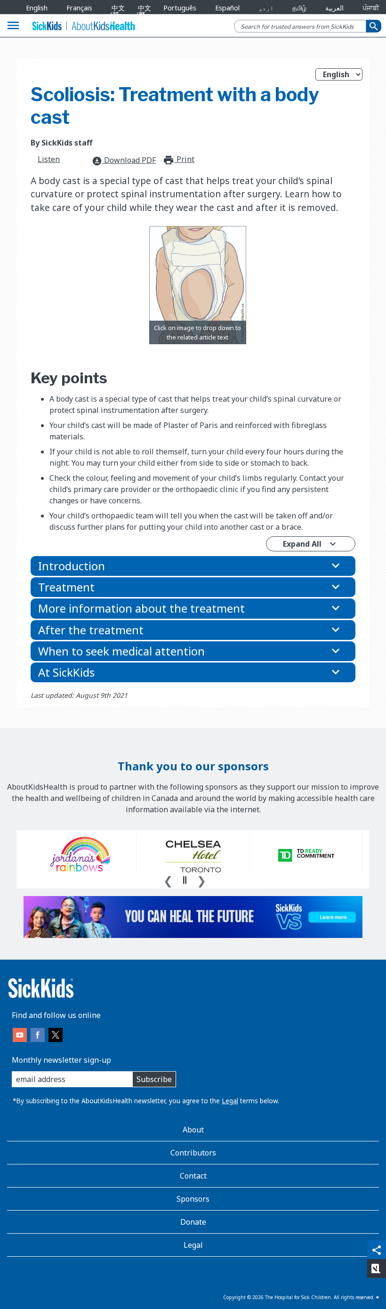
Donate (193, 1222)
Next (201, 879)
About (193, 1129)
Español (227, 7)
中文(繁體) (142, 14)
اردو (265, 7)
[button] (193, 566)
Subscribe (154, 1079)
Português (179, 7)
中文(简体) (116, 14)
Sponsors (193, 1199)
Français (79, 7)
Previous (168, 879)
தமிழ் (299, 7)
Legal (230, 1100)
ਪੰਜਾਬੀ (370, 7)
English (37, 7)
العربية (334, 7)
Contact (193, 1176)
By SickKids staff (61, 142)
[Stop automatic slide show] (184, 880)
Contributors (193, 1152)
